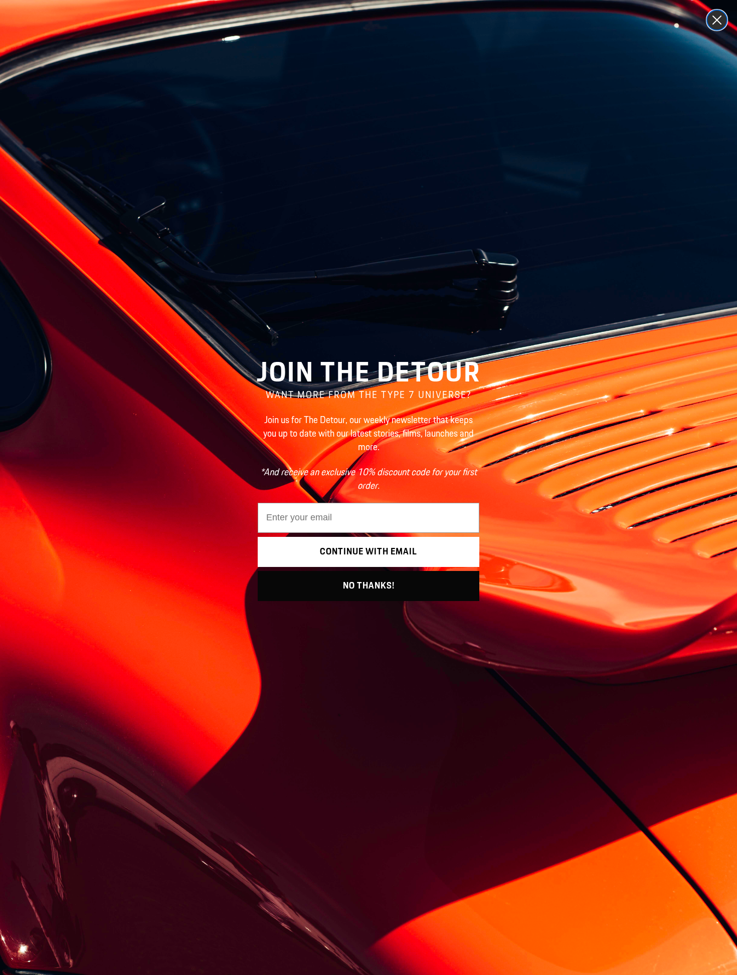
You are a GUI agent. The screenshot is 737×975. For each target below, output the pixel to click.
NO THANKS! (369, 586)
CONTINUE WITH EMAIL (368, 551)
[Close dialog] (717, 20)
